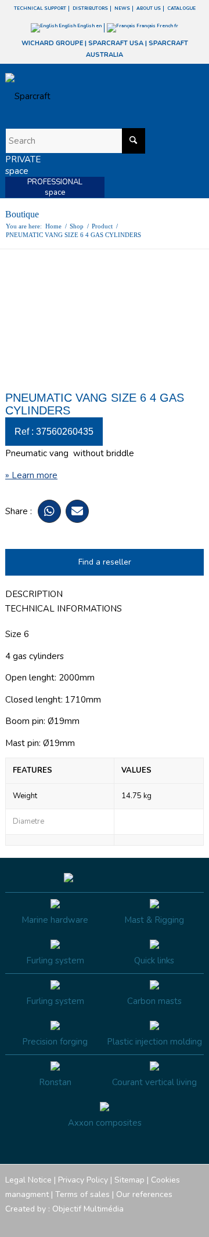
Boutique (22, 214)
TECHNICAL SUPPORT (40, 8)
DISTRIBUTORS (90, 8)
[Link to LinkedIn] (195, 1222)
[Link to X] (177, 1222)
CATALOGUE (181, 8)
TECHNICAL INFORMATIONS (63, 608)
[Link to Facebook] (125, 1222)
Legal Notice (28, 1179)
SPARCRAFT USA (115, 43)
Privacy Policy (83, 1179)
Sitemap (129, 1179)
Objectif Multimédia (88, 1208)
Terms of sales (82, 1194)
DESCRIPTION (34, 594)
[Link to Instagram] (143, 1222)
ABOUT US (148, 8)
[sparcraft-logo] (84, 96)
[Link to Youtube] (160, 1222)
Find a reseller (104, 561)
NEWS (122, 8)
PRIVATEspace (23, 165)
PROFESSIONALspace (54, 187)
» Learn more (31, 475)
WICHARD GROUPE (52, 43)
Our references (144, 1194)
